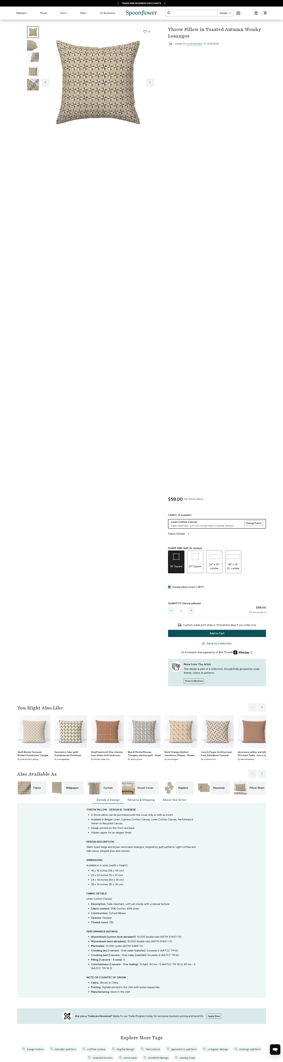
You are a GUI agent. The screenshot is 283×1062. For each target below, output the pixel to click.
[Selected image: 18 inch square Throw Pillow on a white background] (33, 32)
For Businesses (107, 13)
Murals (43, 13)
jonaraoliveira (194, 43)
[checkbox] (169, 587)
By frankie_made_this (100, 759)
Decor (63, 13)
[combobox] (225, 13)
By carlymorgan (171, 759)
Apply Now (214, 1016)
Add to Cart (217, 633)
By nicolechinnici (208, 759)
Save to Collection (217, 644)
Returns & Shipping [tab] (141, 800)
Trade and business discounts (141, 3)
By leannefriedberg (246, 759)
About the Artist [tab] (174, 800)
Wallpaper (21, 13)
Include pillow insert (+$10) (188, 587)
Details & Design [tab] (108, 800)
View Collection (194, 681)
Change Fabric (254, 523)
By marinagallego (61, 759)
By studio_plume (135, 759)
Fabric (83, 13)
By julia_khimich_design (28, 759)
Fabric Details (179, 534)
